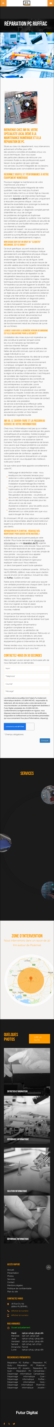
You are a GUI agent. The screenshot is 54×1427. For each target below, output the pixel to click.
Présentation (13, 1273)
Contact (10, 1282)
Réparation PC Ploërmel (30, 1365)
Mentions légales (15, 1285)
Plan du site (12, 1291)
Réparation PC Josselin (18, 1368)
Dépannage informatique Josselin (26, 1387)
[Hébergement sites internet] (27, 1417)
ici (47, 718)
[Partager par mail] (13, 1424)
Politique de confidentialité (19, 1288)
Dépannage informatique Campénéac (26, 1374)
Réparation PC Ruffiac (18, 1363)
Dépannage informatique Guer (26, 1376)
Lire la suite (37, 1038)
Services (11, 1279)
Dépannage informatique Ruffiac (26, 1379)
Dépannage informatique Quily (26, 1382)
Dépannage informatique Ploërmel (26, 1385)
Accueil (10, 1270)
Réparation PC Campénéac (30, 1371)
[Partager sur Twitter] (9, 1424)
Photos (10, 1276)
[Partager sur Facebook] (4, 1424)
